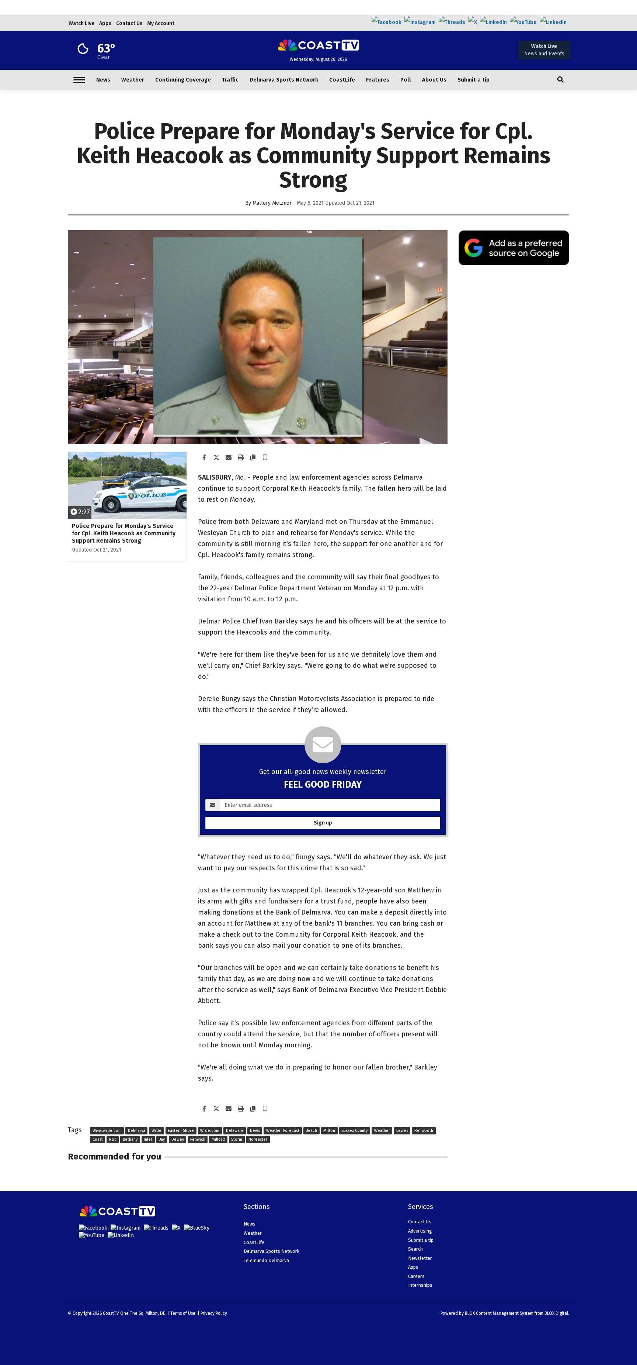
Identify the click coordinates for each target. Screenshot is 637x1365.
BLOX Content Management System (499, 1313)
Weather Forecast (282, 1130)
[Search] (560, 80)
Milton (329, 1130)
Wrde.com (209, 1130)
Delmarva (136, 1130)
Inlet (148, 1139)
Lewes (402, 1130)
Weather (382, 1130)
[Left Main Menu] (79, 80)
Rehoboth (423, 1130)
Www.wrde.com (107, 1130)
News (255, 1130)
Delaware (235, 1130)
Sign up (323, 823)
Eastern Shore (181, 1130)
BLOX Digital (556, 1313)
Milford (218, 1139)
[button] (265, 458)
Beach (311, 1130)
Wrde (156, 1130)
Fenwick (197, 1139)
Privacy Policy (214, 1313)
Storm (236, 1139)
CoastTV (111, 1313)
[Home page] (318, 44)
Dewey (177, 1139)
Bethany (130, 1139)
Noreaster (257, 1139)
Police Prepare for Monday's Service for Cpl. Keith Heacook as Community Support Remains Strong (123, 533)
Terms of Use (182, 1313)
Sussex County (354, 1130)
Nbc (112, 1139)
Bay (162, 1139)
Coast (98, 1139)
